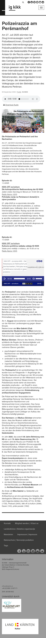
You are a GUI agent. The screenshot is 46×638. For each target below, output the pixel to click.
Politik (19, 92)
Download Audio (12, 105)
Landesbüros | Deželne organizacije (19, 529)
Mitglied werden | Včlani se (26, 523)
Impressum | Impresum (27, 534)
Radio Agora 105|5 (9, 194)
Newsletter (8, 534)
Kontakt (7, 523)
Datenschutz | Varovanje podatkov (19, 540)
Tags (6, 545)
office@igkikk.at (7, 586)
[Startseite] (18, 8)
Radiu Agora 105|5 (9, 251)
